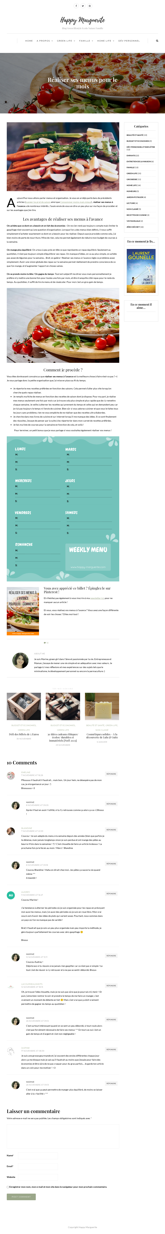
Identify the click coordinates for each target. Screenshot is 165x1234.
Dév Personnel (129, 41)
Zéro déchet (133, 227)
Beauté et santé (95, 725)
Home (29, 41)
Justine (25, 1048)
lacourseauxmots (31, 984)
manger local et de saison (37, 202)
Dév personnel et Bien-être (141, 147)
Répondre (111, 774)
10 (48, 643)
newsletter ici (97, 598)
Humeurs (131, 191)
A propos (43, 41)
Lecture (131, 203)
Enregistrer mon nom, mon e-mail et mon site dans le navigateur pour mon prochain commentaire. (58, 1186)
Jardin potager (135, 197)
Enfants (131, 155)
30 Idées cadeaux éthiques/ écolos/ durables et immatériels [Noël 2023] (63, 737)
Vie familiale (133, 221)
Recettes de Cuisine (137, 215)
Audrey (25, 892)
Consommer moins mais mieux (75, 202)
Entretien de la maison (139, 161)
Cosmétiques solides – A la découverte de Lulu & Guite (102, 736)
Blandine (26, 828)
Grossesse (132, 179)
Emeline (25, 772)
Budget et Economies (70, 74)
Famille (84, 41)
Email (10, 1166)
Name (10, 1155)
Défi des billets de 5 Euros (24, 734)
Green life (64, 41)
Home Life (104, 41)
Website (11, 1177)
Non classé (102, 730)
